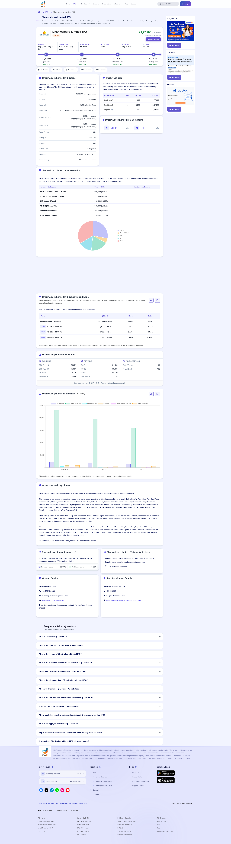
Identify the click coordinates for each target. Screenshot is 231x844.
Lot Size (58, 70)
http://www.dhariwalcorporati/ (53, 600)
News (158, 825)
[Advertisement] (99, 276)
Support (134, 4)
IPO (74, 4)
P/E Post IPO (44, 377)
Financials (87, 70)
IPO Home (41, 818)
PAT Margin (85, 377)
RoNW (83, 373)
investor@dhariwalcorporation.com (55, 596)
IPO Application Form (124, 835)
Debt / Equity (128, 365)
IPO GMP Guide (83, 831)
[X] (46, 790)
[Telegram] (52, 790)
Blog (126, 4)
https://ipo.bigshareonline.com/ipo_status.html (123, 600)
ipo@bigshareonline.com (115, 596)
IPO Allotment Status (124, 825)
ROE (83, 365)
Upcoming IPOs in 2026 (165, 831)
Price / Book (127, 369)
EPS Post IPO (44, 369)
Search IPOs (161, 821)
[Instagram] (62, 790)
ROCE (83, 369)
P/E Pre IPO (43, 373)
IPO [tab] (39, 810)
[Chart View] (151, 300)
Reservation (72, 70)
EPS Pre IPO (44, 365)
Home (67, 4)
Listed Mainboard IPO (45, 828)
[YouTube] (67, 790)
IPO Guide (41, 831)
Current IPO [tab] (48, 810)
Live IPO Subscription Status (127, 821)
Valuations (102, 70)
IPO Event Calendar (124, 818)
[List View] (157, 300)
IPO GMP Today (83, 828)
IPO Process (81, 835)
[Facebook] (41, 790)
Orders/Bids (106, 4)
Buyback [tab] (74, 810)
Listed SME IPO (83, 825)
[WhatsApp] (57, 790)
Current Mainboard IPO (46, 821)
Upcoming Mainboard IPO (46, 825)
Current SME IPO (83, 818)
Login (187, 4)
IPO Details (43, 70)
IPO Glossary (161, 818)
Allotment (117, 4)
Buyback (84, 4)
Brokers (96, 4)
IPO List (120, 828)
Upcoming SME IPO (84, 821)
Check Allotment (153, 39)
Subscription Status (124, 831)
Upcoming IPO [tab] (62, 810)
